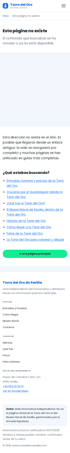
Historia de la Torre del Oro (26, 221)
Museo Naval (11, 321)
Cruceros (8, 327)
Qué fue (8, 349)
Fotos (6, 355)
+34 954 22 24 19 (13, 386)
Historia (7, 342)
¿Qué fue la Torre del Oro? (26, 203)
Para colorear (11, 361)
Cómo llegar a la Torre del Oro (29, 227)
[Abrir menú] (63, 6)
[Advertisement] (35, 90)
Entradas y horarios (15, 308)
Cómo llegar (10, 314)
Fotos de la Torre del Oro (25, 233)
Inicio (6, 16)
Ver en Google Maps (15, 391)
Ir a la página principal (35, 254)
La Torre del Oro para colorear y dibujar (35, 240)
